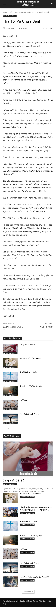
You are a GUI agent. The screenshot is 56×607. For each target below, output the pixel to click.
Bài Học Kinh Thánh (24, 12)
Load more (27, 591)
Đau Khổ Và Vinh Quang (30, 414)
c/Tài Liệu (12, 12)
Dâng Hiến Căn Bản (27, 344)
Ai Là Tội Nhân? (46, 327)
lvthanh (11, 28)
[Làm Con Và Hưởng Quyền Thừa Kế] (10, 581)
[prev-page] (4, 428)
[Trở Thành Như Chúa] (10, 377)
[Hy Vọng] (10, 405)
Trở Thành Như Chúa (28, 372)
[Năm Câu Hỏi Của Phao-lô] (10, 363)
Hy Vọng (23, 400)
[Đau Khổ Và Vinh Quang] (10, 419)
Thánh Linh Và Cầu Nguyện (31, 386)
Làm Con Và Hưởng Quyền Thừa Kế (34, 577)
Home (5, 12)
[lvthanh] (4, 28)
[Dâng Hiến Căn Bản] (10, 349)
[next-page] (8, 428)
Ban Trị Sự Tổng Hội (27, 513)
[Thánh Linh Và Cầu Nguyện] (10, 391)
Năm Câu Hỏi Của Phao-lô (30, 358)
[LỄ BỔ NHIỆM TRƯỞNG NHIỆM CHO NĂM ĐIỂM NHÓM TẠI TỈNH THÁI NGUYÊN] (10, 512)
